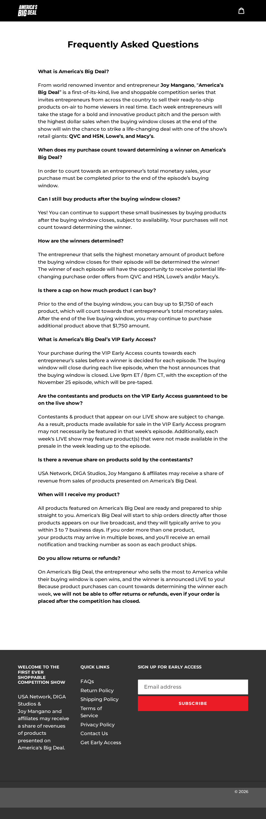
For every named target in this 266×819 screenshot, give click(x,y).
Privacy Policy (97, 724)
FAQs (87, 681)
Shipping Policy (99, 699)
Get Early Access (100, 742)
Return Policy (97, 690)
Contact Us (94, 733)
